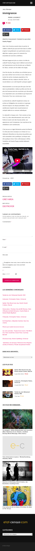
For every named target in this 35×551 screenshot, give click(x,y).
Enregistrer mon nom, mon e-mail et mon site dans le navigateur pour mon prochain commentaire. (17, 265)
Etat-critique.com (9, 3)
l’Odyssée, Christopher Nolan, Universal (14, 317)
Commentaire (7, 221)
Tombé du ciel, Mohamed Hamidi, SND (14, 295)
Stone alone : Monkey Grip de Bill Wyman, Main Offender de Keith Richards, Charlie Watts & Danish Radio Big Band (17, 311)
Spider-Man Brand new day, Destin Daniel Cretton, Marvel (23, 370)
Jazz (4, 9)
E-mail (5, 247)
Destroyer (8, 206)
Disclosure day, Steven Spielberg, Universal (15, 338)
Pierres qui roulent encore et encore (13, 327)
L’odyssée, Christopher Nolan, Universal (14, 299)
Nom (4, 239)
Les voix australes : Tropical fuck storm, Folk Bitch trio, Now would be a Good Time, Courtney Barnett (17, 332)
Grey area (8, 199)
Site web (5, 255)
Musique (8, 9)
